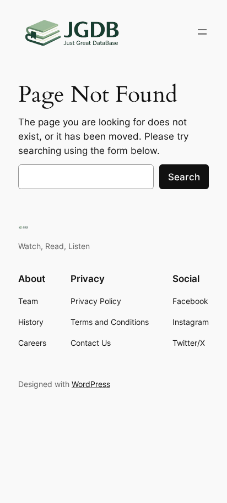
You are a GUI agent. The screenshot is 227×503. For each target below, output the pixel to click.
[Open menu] (202, 31)
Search (184, 177)
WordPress (91, 384)
